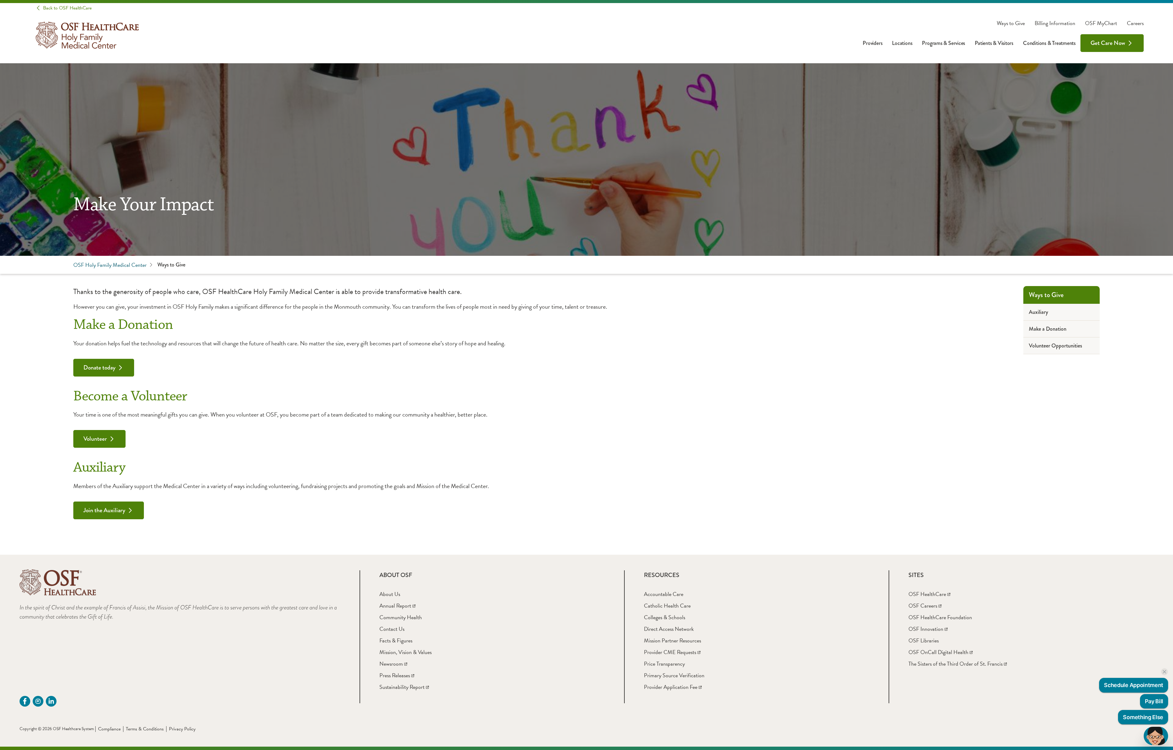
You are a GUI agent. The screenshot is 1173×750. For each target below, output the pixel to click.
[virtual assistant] (1156, 736)
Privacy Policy (182, 729)
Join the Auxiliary (104, 510)
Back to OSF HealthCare (67, 8)
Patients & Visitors (994, 43)
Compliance (109, 729)
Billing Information (1055, 23)
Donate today (99, 367)
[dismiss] (1164, 671)
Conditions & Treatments (1049, 43)
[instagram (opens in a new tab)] (38, 701)
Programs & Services (943, 43)
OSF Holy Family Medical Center (110, 265)
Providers (872, 43)
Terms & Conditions (145, 729)
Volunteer (95, 438)
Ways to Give (1011, 23)
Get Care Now (1108, 43)
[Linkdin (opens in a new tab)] (51, 701)
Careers (1135, 23)
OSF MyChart (1101, 23)
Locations (902, 43)
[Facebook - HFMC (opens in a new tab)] (25, 701)
